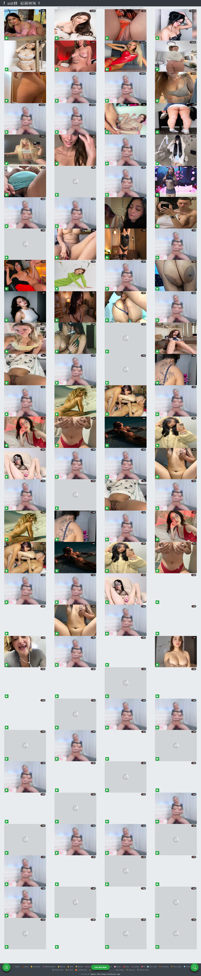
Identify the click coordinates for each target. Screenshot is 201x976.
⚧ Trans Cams (176, 967)
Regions (93, 974)
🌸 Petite (117, 967)
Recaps (103, 974)
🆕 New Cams (152, 967)
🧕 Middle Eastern (49, 967)
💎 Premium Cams (190, 967)
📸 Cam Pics (130, 970)
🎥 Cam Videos (118, 970)
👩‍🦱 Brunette (89, 967)
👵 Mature (61, 967)
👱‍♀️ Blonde (79, 967)
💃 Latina (25, 967)
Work (98, 974)
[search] (195, 967)
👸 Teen (70, 967)
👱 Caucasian (35, 967)
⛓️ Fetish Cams (57, 970)
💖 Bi (143, 967)
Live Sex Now (100, 967)
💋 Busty (126, 967)
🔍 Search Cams (143, 970)
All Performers (111, 974)
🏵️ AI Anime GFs (81, 970)
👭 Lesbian (135, 967)
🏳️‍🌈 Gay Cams (164, 967)
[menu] (6, 967)
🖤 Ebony (16, 967)
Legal (118, 974)
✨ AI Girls (69, 970)
